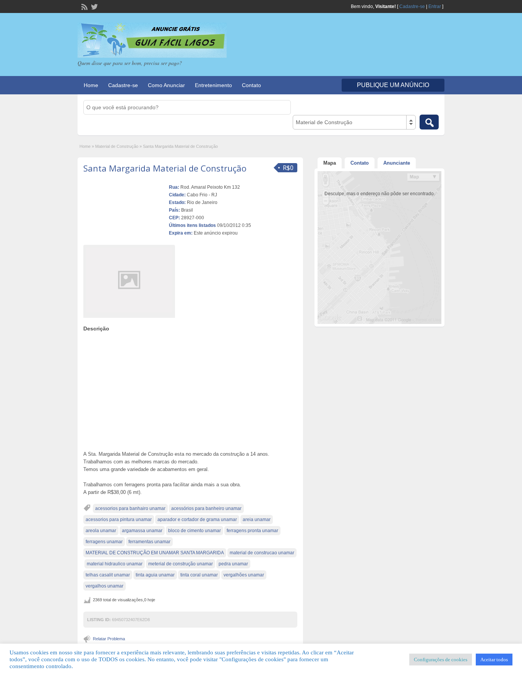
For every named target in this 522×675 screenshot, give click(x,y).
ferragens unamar (104, 541)
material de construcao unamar (262, 552)
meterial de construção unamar (180, 564)
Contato (251, 85)
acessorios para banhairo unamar (130, 508)
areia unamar (257, 519)
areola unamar (101, 530)
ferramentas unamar (149, 541)
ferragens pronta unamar (252, 530)
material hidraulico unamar (115, 564)
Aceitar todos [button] (494, 659)
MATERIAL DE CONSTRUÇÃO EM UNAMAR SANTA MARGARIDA (155, 552)
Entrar (434, 6)
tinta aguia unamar (155, 575)
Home (91, 85)
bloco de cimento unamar (194, 530)
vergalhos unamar (104, 586)
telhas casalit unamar (108, 575)
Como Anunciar (166, 85)
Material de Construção (116, 146)
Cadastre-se (412, 6)
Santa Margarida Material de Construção (164, 168)
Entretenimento (213, 85)
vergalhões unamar (244, 575)
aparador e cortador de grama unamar (197, 519)
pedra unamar (233, 564)
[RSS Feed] (84, 6)
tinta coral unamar (199, 575)
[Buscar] (429, 122)
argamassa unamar (142, 530)
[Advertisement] (190, 389)
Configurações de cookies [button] (440, 659)
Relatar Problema (109, 638)
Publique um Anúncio (393, 85)
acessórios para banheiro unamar (206, 508)
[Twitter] (94, 6)
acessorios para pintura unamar (119, 519)
